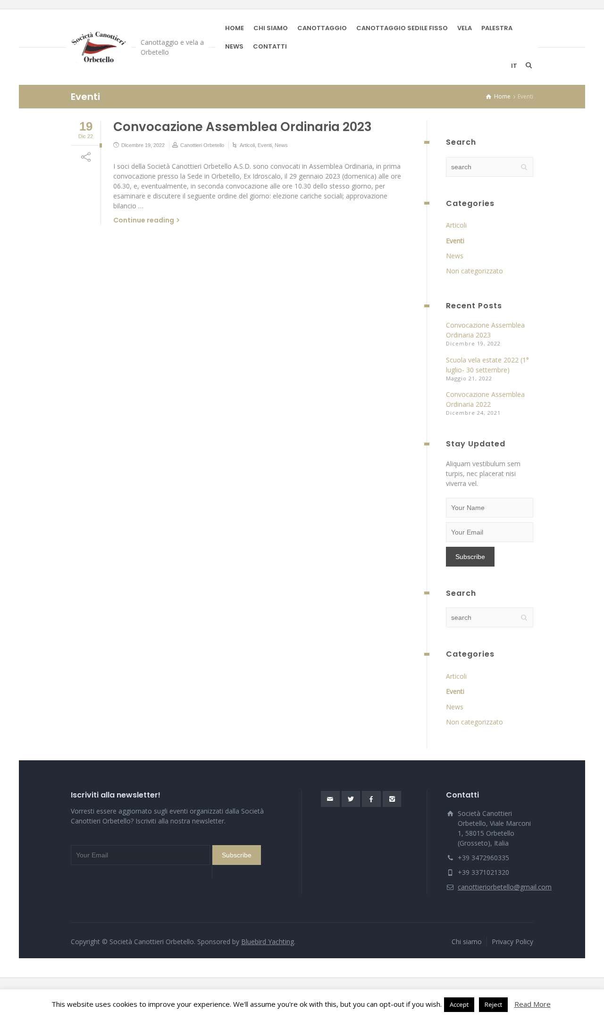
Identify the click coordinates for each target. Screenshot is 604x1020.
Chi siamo (467, 941)
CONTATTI (270, 46)
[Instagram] (392, 799)
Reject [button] (493, 1004)
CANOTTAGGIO (322, 28)
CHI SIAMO (270, 28)
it (514, 65)
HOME (234, 28)
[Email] (330, 799)
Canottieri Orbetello (202, 145)
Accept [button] (459, 1004)
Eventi (265, 145)
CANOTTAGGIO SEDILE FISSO (402, 28)
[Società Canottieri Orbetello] (98, 47)
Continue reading (143, 220)
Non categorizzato (474, 270)
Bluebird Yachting (267, 941)
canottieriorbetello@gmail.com (505, 886)
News (281, 145)
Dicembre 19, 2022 (143, 145)
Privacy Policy (512, 941)
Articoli (247, 145)
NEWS (234, 46)
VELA (464, 28)
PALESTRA (496, 28)
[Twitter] (351, 799)
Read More (532, 1004)
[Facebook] (371, 799)
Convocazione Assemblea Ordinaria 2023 (242, 126)
